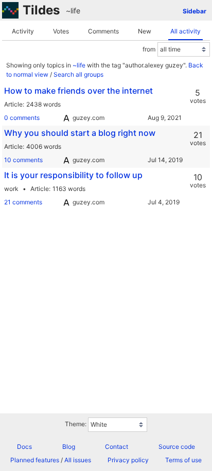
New (144, 31)
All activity (185, 31)
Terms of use (183, 460)
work (11, 189)
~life (73, 10)
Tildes (41, 10)
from (149, 49)
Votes (61, 31)
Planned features (34, 460)
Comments (103, 31)
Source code (176, 446)
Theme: (75, 424)
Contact (116, 446)
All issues (77, 460)
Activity (23, 31)
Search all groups (78, 74)
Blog (68, 446)
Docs (24, 446)
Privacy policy (128, 460)
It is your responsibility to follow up (73, 175)
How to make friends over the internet (78, 90)
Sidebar (194, 11)
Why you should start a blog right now (79, 133)
